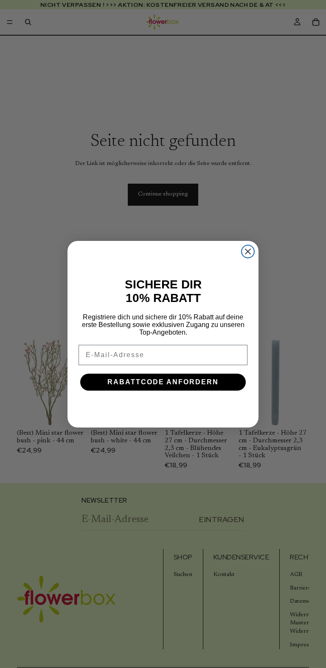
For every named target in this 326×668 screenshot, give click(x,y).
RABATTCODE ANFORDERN (163, 382)
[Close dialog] (248, 251)
